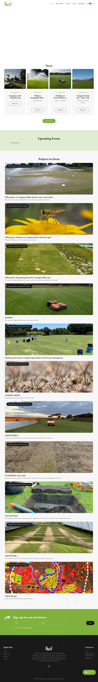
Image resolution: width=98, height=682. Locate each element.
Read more (15, 103)
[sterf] (8, 3)
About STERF (7, 654)
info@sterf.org (89, 658)
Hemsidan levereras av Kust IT (56, 679)
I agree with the (23, 627)
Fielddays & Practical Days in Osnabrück (60, 97)
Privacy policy (27, 627)
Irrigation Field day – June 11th (83, 97)
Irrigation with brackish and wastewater (15, 97)
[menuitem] (52, 3)
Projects (6, 657)
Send (90, 623)
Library (5, 659)
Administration (43, 679)
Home (5, 652)
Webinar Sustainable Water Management (38, 97)
